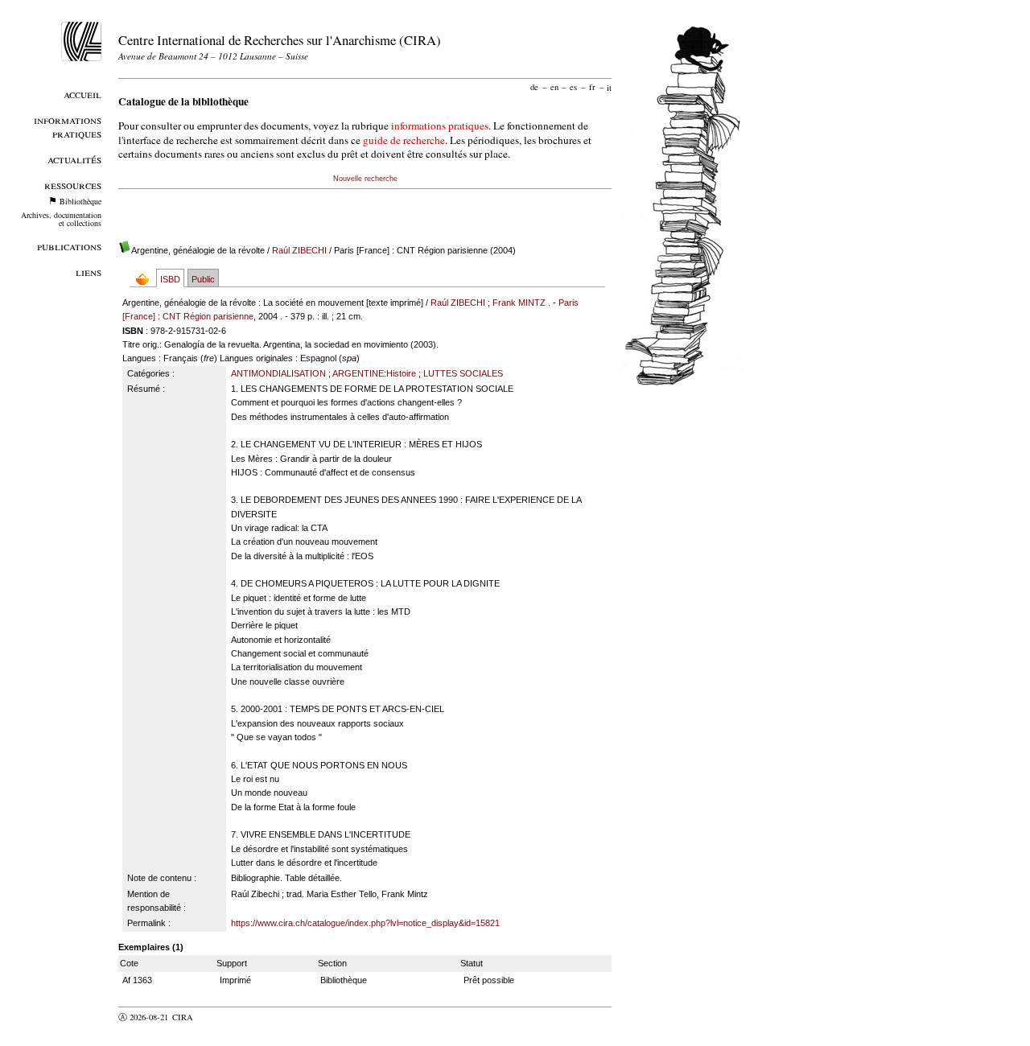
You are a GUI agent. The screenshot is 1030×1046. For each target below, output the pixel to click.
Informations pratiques (67, 126)
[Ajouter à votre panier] (146, 279)
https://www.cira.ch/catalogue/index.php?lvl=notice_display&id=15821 (365, 923)
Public (203, 279)
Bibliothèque (80, 201)
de (534, 87)
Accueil (82, 93)
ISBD (170, 279)
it (609, 87)
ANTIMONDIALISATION (278, 373)
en (554, 87)
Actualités (74, 159)
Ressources (72, 184)
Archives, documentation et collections (61, 219)
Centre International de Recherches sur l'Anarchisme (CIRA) (279, 40)
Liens (88, 271)
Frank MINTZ (519, 302)
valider (214, 1017)
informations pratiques (439, 125)
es (573, 87)
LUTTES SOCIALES (463, 373)
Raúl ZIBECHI (299, 250)
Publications (69, 245)
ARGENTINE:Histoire (374, 373)
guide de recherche (404, 140)
